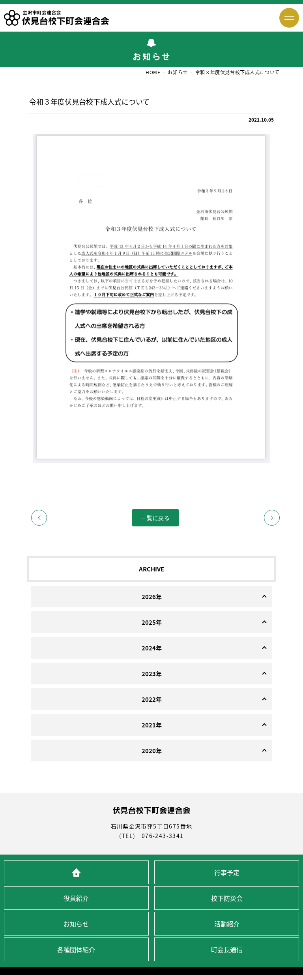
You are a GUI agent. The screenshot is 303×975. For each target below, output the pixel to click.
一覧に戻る (155, 518)
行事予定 (226, 872)
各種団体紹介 (76, 949)
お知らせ (76, 923)
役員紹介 (76, 898)
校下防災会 (227, 898)
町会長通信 (227, 949)
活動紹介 (226, 923)
